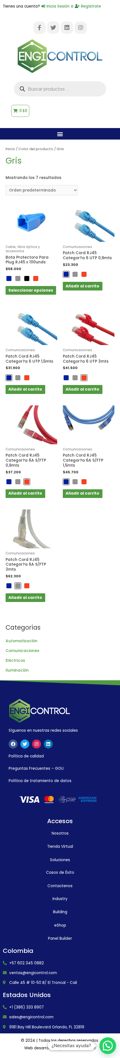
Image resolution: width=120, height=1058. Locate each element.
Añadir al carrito (82, 286)
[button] (60, 133)
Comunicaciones (22, 650)
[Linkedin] (67, 28)
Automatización (21, 641)
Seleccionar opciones (30, 290)
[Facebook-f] (39, 28)
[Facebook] (13, 744)
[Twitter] (53, 28)
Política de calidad (26, 756)
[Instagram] (81, 28)
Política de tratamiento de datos (40, 780)
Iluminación (17, 670)
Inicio (10, 149)
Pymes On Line (82, 1048)
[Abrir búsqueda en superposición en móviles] (60, 89)
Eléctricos (15, 660)
